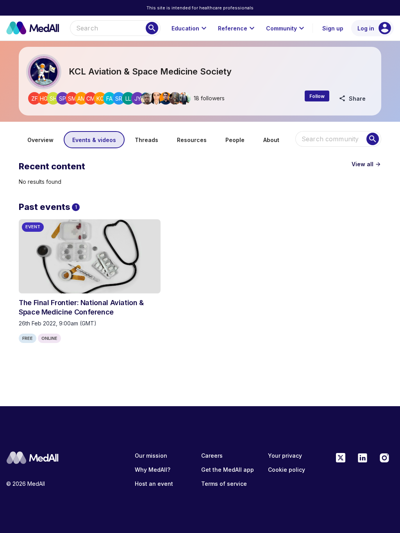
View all (366, 164)
